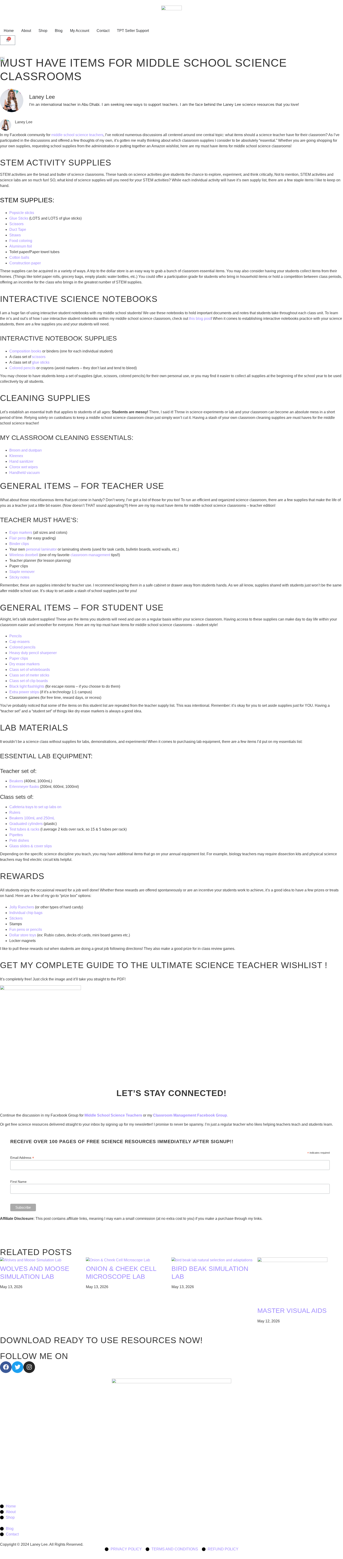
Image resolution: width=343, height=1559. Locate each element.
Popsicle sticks (21, 213)
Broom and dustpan (25, 450)
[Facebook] (6, 1367)
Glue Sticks (18, 218)
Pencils (15, 636)
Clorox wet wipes (23, 467)
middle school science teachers (76, 135)
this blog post (200, 319)
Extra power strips (24, 692)
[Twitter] (17, 1367)
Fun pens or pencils (25, 929)
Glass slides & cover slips (31, 846)
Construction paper (25, 263)
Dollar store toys (22, 935)
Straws (15, 235)
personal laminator (41, 549)
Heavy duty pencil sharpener (33, 653)
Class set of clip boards (28, 681)
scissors (39, 357)
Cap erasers (19, 642)
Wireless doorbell (23, 555)
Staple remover (22, 572)
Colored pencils (22, 368)
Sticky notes (19, 577)
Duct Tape (17, 229)
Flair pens (18, 538)
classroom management (90, 555)
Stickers (16, 918)
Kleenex (16, 456)
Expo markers (20, 533)
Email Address (22, 1157)
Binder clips (19, 544)
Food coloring (20, 241)
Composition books (25, 351)
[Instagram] (29, 1367)
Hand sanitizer (21, 461)
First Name (18, 1181)
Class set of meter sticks (29, 675)
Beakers (16, 781)
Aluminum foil (20, 246)
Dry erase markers (24, 664)
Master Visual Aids (292, 1310)
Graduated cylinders (26, 824)
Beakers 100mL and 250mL (32, 818)
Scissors (16, 224)
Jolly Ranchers (21, 907)
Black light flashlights (26, 686)
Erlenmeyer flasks (24, 787)
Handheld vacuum (24, 473)
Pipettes (16, 835)
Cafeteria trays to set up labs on (35, 807)
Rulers (14, 812)
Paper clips (18, 658)
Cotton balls (19, 257)
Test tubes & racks (24, 829)
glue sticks (40, 362)
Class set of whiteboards (29, 670)
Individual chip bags (25, 913)
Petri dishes (19, 840)
